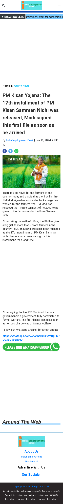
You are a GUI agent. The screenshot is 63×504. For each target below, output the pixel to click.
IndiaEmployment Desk (19, 140)
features (46, 491)
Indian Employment (31, 456)
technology (26, 491)
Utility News (21, 85)
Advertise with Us (11, 491)
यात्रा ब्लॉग (36, 491)
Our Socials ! (31, 475)
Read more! (31, 461)
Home (6, 85)
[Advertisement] (31, 52)
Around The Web (22, 422)
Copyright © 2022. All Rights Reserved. (31, 486)
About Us (32, 451)
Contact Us (10, 495)
